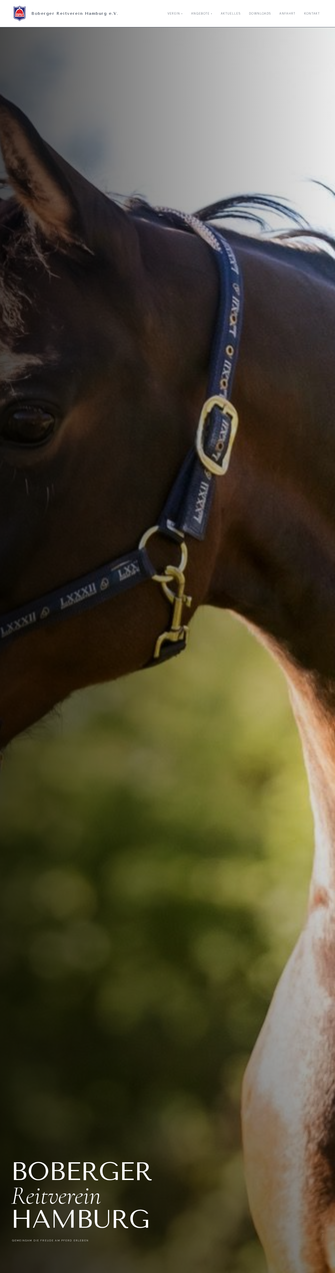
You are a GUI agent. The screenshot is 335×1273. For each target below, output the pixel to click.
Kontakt (312, 13)
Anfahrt (287, 13)
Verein (175, 13)
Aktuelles (231, 13)
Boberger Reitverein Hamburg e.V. (75, 13)
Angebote (201, 13)
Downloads (260, 13)
